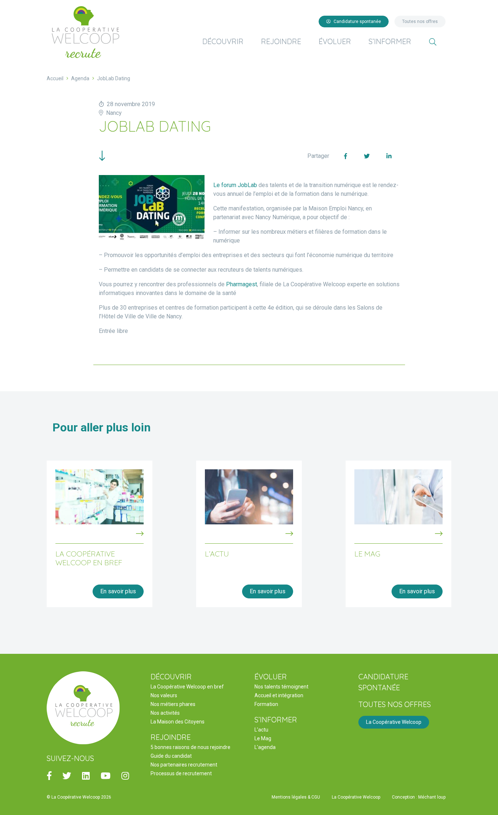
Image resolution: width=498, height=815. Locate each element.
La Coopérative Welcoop (393, 722)
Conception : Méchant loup (419, 797)
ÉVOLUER (270, 676)
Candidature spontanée (357, 21)
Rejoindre (281, 41)
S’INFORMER (275, 719)
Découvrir (223, 41)
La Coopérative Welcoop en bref (187, 687)
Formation (266, 704)
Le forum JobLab (235, 185)
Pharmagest (241, 284)
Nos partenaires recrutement (184, 765)
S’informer (390, 41)
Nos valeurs (164, 695)
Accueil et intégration (278, 695)
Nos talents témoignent (281, 687)
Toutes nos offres (420, 21)
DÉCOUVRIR (171, 676)
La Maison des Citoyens (178, 722)
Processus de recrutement (181, 773)
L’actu (261, 730)
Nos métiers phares (173, 704)
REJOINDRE (171, 737)
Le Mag (262, 738)
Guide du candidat (171, 756)
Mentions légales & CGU (296, 797)
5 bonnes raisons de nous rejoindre (190, 747)
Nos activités (165, 713)
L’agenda (265, 747)
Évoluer (335, 41)
